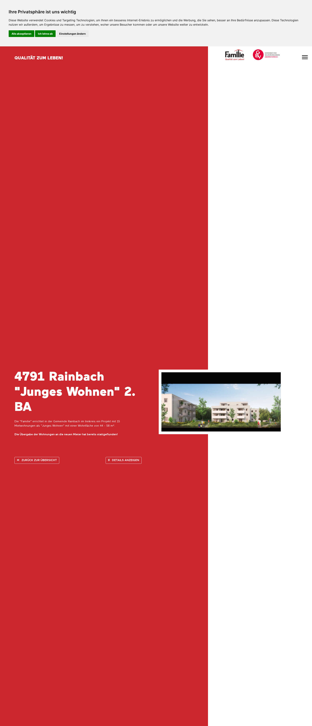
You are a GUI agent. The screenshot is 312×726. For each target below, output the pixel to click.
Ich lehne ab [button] (45, 33)
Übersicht (39, 460)
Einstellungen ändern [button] (72, 33)
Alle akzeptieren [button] (21, 33)
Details (125, 460)
